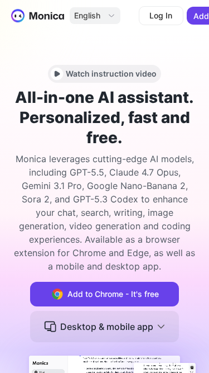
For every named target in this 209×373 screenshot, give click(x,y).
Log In (160, 15)
